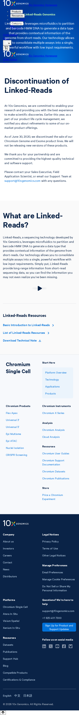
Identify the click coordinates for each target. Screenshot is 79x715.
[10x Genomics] (15, 523)
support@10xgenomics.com (22, 180)
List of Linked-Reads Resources (24, 332)
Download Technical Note (20, 340)
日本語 (27, 695)
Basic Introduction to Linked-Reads (26, 325)
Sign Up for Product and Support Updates (59, 627)
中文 (17, 695)
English (7, 695)
